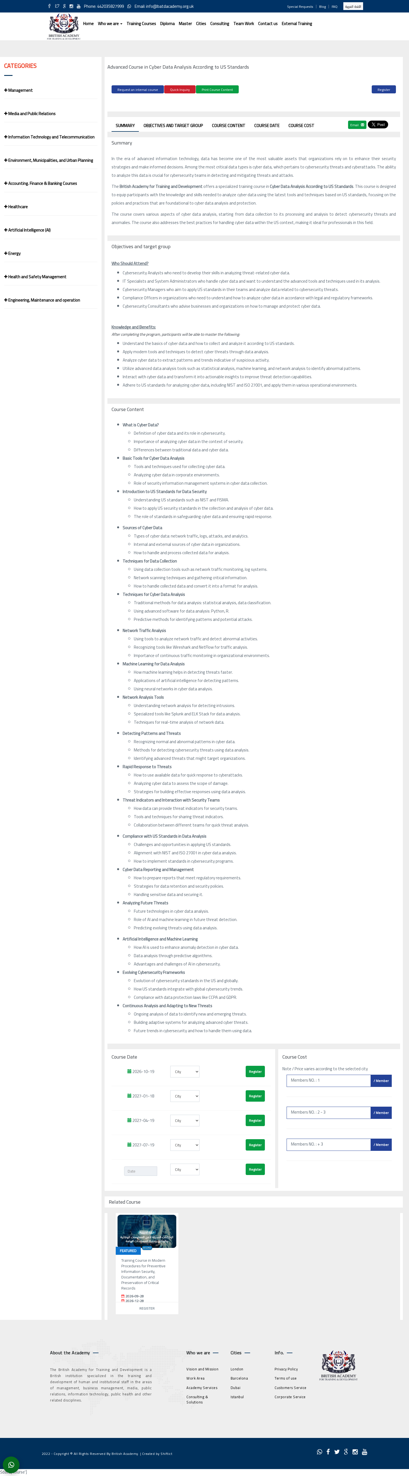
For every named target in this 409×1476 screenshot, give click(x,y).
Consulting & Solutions (197, 1399)
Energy (14, 253)
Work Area (195, 1378)
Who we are (109, 23)
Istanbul (237, 1396)
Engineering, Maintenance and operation (44, 300)
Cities (201, 23)
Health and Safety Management (37, 277)
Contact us (268, 23)
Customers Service (291, 1387)
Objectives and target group (173, 125)
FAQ (334, 6)
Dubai (236, 1387)
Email (354, 125)
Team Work (243, 23)
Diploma (167, 23)
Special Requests (300, 6)
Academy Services (201, 1387)
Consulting (219, 23)
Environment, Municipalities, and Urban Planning (50, 160)
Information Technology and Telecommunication (51, 137)
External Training (297, 23)
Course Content (228, 125)
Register (384, 89)
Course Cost (301, 125)
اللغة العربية (353, 6)
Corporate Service (290, 1396)
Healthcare (18, 207)
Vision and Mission (202, 1369)
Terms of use (286, 1378)
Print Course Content (217, 89)
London (237, 1369)
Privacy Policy (286, 1369)
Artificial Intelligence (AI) (29, 230)
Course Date (267, 125)
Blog (322, 6)
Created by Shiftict (157, 1453)
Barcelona (239, 1378)
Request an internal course (137, 89)
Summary (125, 125)
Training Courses (141, 23)
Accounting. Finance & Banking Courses (42, 183)
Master (185, 23)
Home (88, 23)
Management (20, 90)
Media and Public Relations (32, 113)
